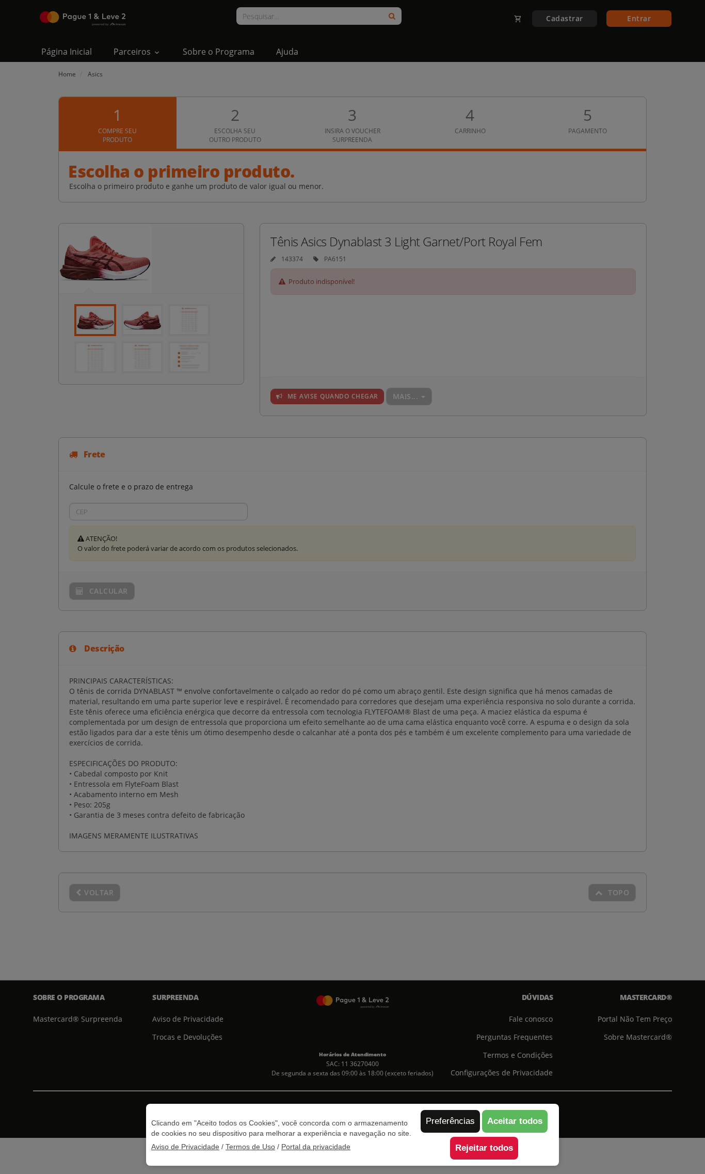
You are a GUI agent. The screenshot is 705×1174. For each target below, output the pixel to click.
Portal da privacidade (315, 1147)
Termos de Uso (250, 1147)
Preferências (450, 1121)
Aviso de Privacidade (185, 1147)
